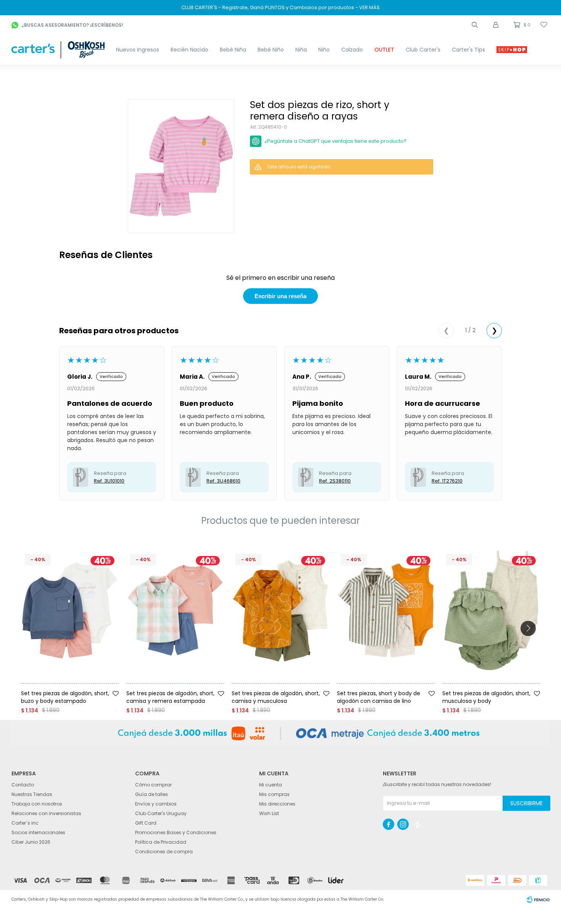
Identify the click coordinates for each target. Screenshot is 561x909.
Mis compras (274, 794)
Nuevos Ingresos (137, 49)
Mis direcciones (277, 804)
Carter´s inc (25, 823)
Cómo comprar (153, 784)
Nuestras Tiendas (31, 794)
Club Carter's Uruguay (161, 813)
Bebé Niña (233, 49)
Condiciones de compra (164, 851)
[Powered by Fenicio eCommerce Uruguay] (538, 899)
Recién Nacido (189, 49)
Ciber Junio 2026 (30, 842)
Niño (324, 49)
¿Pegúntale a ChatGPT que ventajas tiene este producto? (335, 141)
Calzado (352, 49)
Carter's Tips (468, 49)
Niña (301, 49)
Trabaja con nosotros (36, 804)
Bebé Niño (271, 49)
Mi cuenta (270, 784)
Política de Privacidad (160, 842)
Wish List (269, 813)
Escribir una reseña (280, 296)
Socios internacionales (38, 832)
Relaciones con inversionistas (46, 813)
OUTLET (384, 49)
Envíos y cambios (156, 804)
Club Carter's (423, 49)
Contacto (22, 784)
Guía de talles (151, 794)
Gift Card (145, 823)
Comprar (83, 686)
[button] (474, 24)
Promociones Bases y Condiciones (175, 832)
